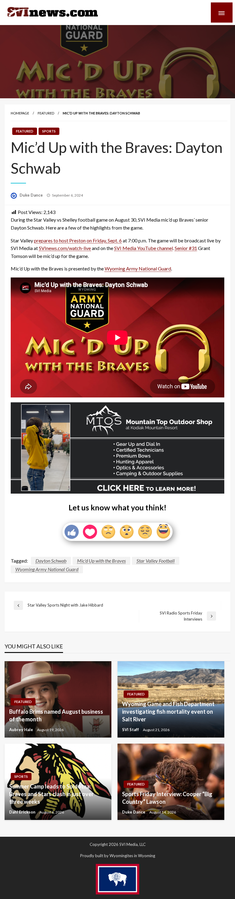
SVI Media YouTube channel (143, 248)
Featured (46, 113)
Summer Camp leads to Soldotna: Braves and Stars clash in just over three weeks (51, 794)
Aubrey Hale (21, 729)
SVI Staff (131, 729)
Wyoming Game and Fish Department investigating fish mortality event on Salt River (168, 712)
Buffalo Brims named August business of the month (56, 715)
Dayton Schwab (50, 561)
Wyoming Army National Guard (138, 268)
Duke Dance (32, 195)
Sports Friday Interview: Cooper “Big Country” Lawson (167, 798)
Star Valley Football (155, 561)
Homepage (20, 113)
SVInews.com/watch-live (65, 248)
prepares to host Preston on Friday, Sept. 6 (78, 240)
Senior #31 (186, 248)
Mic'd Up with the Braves (101, 561)
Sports (49, 131)
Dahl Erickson (22, 812)
